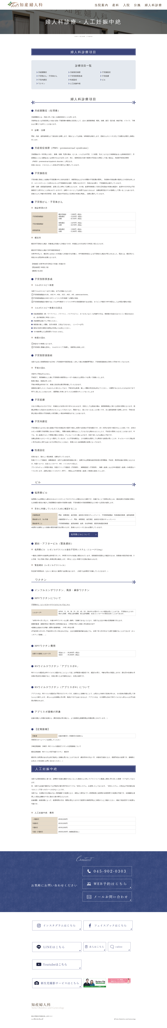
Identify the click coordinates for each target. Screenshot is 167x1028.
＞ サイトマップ (37, 1019)
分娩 (137, 5)
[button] (83, 534)
